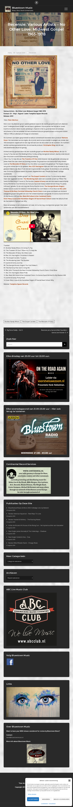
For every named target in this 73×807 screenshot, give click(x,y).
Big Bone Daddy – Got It (15, 330)
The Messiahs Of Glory (46, 322)
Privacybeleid (52, 803)
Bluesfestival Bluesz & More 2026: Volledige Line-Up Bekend (28, 508)
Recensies (32, 53)
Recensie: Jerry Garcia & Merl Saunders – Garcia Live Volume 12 (54, 331)
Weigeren (46, 799)
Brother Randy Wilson (12, 322)
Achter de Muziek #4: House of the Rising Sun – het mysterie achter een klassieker (35, 525)
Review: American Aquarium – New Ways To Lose (24, 514)
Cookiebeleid (44, 803)
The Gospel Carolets (29, 322)
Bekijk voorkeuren (61, 799)
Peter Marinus (13, 120)
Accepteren (33, 799)
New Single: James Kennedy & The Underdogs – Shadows (27, 531)
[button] (69, 780)
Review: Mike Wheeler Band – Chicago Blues (23, 543)
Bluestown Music (22, 7)
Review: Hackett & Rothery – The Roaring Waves (24, 520)
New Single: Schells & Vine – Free (19, 537)
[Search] (64, 344)
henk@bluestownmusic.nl (14, 737)
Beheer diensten (32, 794)
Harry (10, 53)
